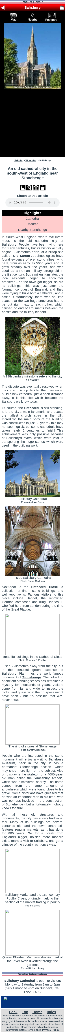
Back (13, 1012)
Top (25, 1012)
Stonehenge (31, 677)
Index (51, 1012)
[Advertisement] (32, 123)
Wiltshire (30, 160)
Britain (18, 160)
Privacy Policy (50, 1029)
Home (37, 1012)
